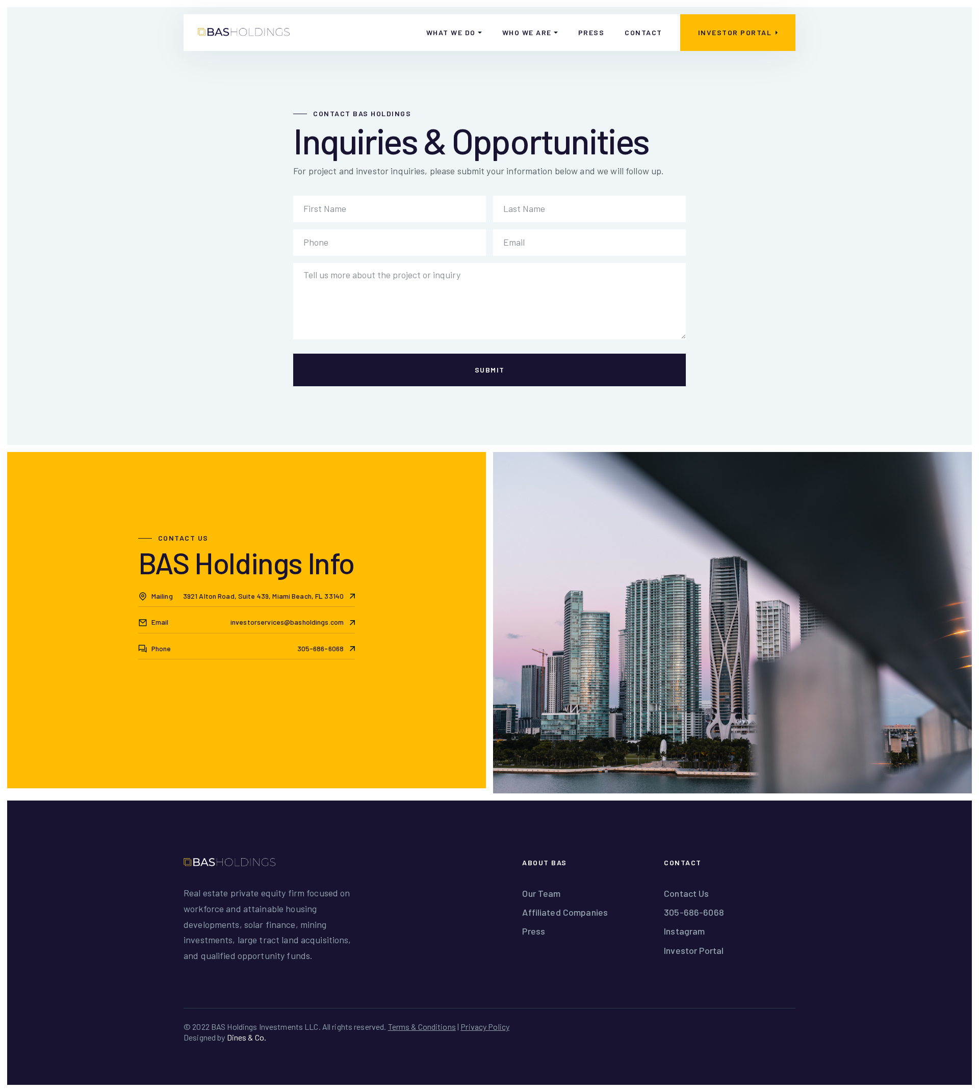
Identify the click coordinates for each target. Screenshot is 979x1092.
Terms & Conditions (422, 1026)
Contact (643, 32)
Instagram (684, 931)
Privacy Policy (484, 1026)
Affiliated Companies (565, 912)
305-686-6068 (694, 912)
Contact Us (686, 893)
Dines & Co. (246, 1037)
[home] (244, 32)
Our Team (541, 893)
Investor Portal (694, 950)
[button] (454, 32)
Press (591, 32)
